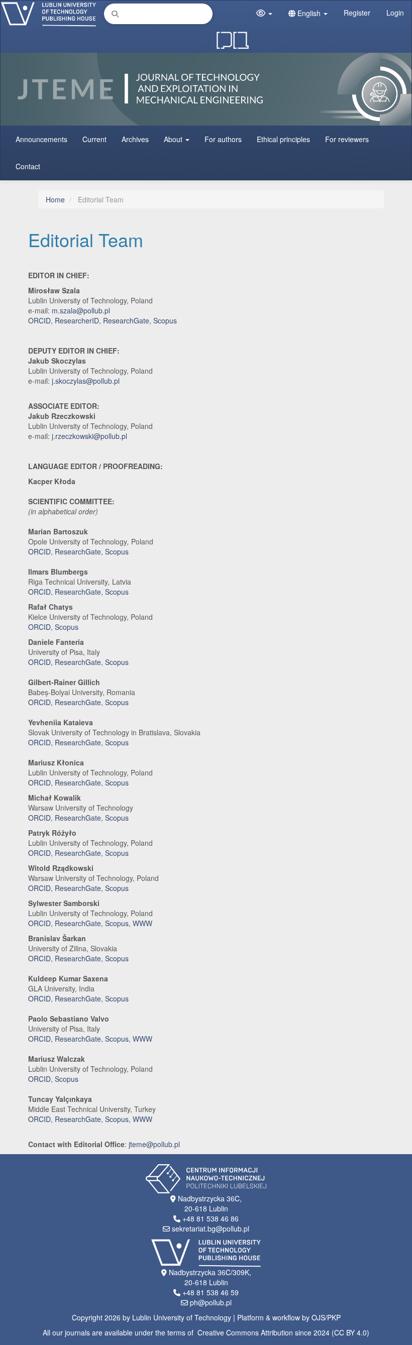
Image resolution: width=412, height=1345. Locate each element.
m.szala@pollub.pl (81, 310)
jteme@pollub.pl (154, 1144)
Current (94, 139)
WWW (142, 923)
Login (395, 13)
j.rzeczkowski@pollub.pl (89, 436)
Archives (135, 139)
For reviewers (347, 139)
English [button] (309, 13)
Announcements (41, 139)
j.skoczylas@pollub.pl (86, 381)
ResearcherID (77, 320)
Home (55, 199)
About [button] (174, 139)
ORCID (39, 320)
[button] (264, 13)
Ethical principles (283, 139)
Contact (28, 166)
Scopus (165, 320)
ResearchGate (126, 320)
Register (357, 13)
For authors (223, 139)
